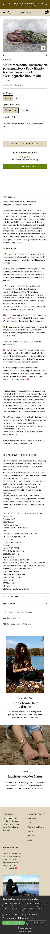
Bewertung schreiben (25, 166)
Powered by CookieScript (25, 931)
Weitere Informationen (29, 911)
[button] (25, 928)
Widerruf (30, 836)
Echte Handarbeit (13, 618)
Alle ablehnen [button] (37, 923)
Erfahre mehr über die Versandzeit (25, 6)
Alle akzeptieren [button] (13, 923)
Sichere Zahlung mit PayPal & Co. (19, 624)
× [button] (48, 898)
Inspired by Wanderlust (14, 597)
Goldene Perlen (11, 117)
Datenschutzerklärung (35, 827)
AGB (29, 823)
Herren (18, 98)
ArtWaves (7, 60)
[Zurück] (4, 55)
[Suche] (9, 12)
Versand (30, 831)
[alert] (25, 915)
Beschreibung (9, 197)
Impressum (31, 818)
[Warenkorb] (46, 12)
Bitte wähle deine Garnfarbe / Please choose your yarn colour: (23, 125)
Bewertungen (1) (10, 603)
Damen (8, 98)
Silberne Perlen (10, 110)
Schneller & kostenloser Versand (20, 612)
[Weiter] (46, 55)
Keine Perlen (26, 110)
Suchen (30, 840)
